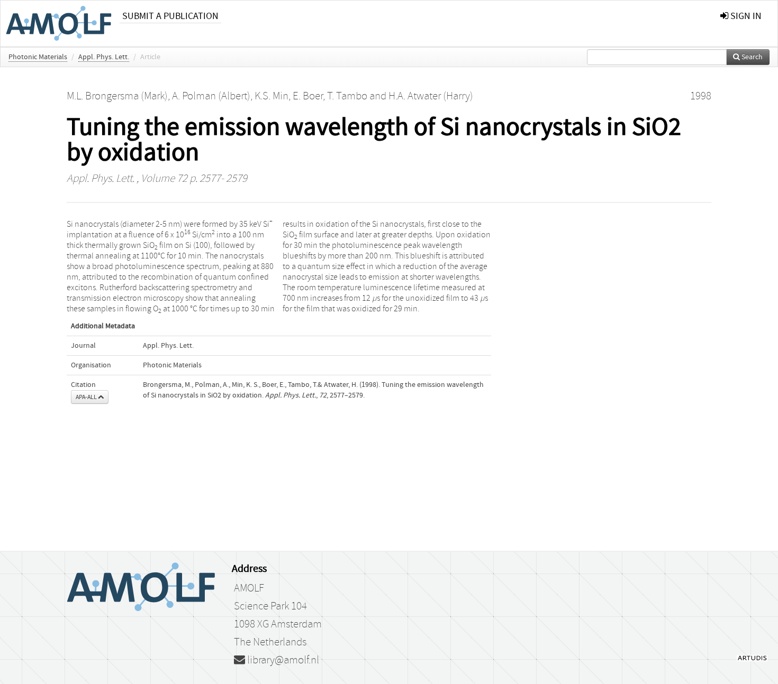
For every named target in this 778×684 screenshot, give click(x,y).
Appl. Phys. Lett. (103, 57)
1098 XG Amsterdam (278, 624)
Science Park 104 (270, 606)
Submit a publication (170, 16)
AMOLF (249, 588)
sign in (745, 16)
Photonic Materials (37, 57)
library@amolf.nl (282, 660)
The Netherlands (270, 642)
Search (751, 57)
